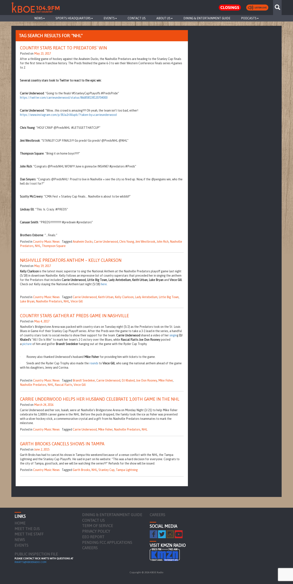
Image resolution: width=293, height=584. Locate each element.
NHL (38, 246)
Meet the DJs (27, 528)
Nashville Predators (49, 301)
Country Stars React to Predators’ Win (63, 47)
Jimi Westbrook (145, 241)
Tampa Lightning (127, 470)
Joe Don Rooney (146, 380)
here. (104, 284)
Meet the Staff (29, 534)
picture (27, 344)
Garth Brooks (81, 470)
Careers (90, 548)
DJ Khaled (128, 380)
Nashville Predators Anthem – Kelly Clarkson (70, 260)
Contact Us (137, 18)
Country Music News (46, 241)
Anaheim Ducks (83, 241)
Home (20, 523)
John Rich (163, 241)
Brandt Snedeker (84, 380)
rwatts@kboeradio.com (30, 562)
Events (109, 18)
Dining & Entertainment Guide (206, 18)
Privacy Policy (96, 531)
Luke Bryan (27, 301)
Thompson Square (54, 246)
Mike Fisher (165, 380)
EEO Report (93, 537)
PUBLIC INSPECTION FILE (36, 554)
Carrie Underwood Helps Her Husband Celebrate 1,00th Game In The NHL (99, 399)
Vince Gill (77, 301)
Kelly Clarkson (124, 297)
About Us (163, 18)
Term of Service (97, 525)
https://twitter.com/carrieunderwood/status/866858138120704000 (63, 97)
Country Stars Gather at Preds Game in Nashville (74, 315)
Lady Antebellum (146, 297)
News (38, 18)
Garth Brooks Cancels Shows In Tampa (62, 443)
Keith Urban (105, 297)
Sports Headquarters (73, 18)
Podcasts (249, 18)
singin (173, 335)
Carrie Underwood (106, 241)
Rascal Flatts (63, 384)
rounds (93, 363)
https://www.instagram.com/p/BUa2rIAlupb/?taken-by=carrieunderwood (68, 114)
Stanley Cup (106, 470)
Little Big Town (169, 297)
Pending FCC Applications (107, 542)
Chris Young (126, 241)
